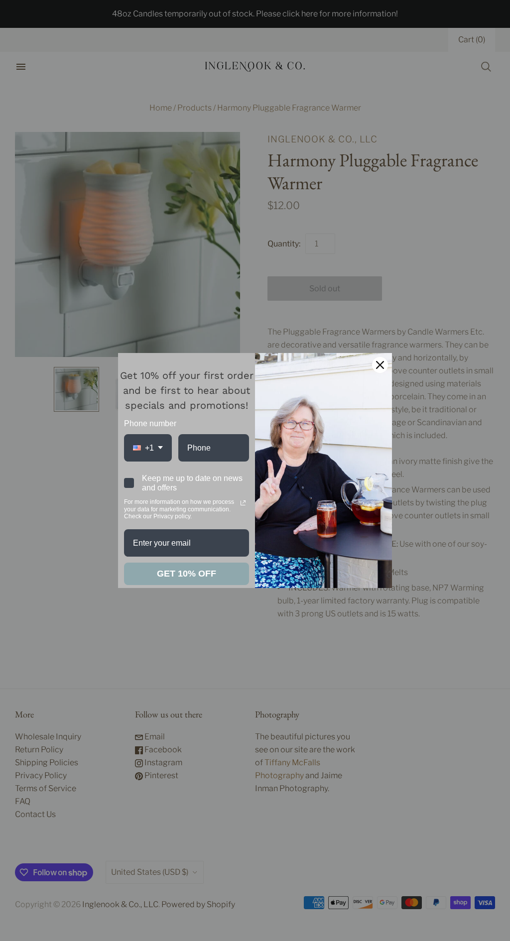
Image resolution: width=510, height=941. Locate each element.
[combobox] (148, 448)
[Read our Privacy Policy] (243, 503)
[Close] (380, 365)
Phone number (150, 423)
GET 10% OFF (186, 574)
